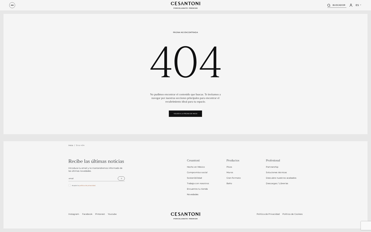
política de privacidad (87, 185)
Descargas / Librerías (277, 183)
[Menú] (12, 5)
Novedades (193, 194)
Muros (230, 172)
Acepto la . (84, 185)
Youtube (112, 214)
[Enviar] (121, 178)
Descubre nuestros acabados (281, 178)
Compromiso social (197, 172)
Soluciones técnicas (276, 172)
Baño (229, 183)
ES (357, 5)
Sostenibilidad (194, 178)
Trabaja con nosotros (198, 183)
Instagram (73, 214)
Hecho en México (196, 167)
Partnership (272, 167)
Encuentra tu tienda (197, 189)
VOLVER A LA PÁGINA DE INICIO (185, 114)
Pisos (229, 167)
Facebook (87, 214)
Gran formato (234, 178)
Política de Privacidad (268, 214)
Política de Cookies (292, 214)
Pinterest (100, 214)
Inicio (70, 145)
